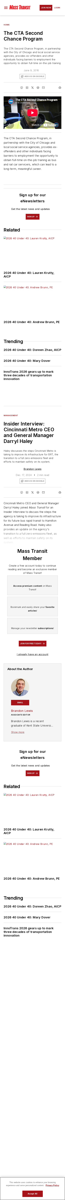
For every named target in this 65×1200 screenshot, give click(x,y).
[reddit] (37, 87)
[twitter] (32, 87)
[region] (32, 1188)
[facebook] (21, 87)
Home (7, 25)
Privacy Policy (52, 1185)
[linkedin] (27, 87)
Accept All (32, 1194)
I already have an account (32, 654)
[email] (43, 87)
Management (11, 415)
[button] (6, 7)
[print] (59, 87)
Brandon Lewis (32, 468)
